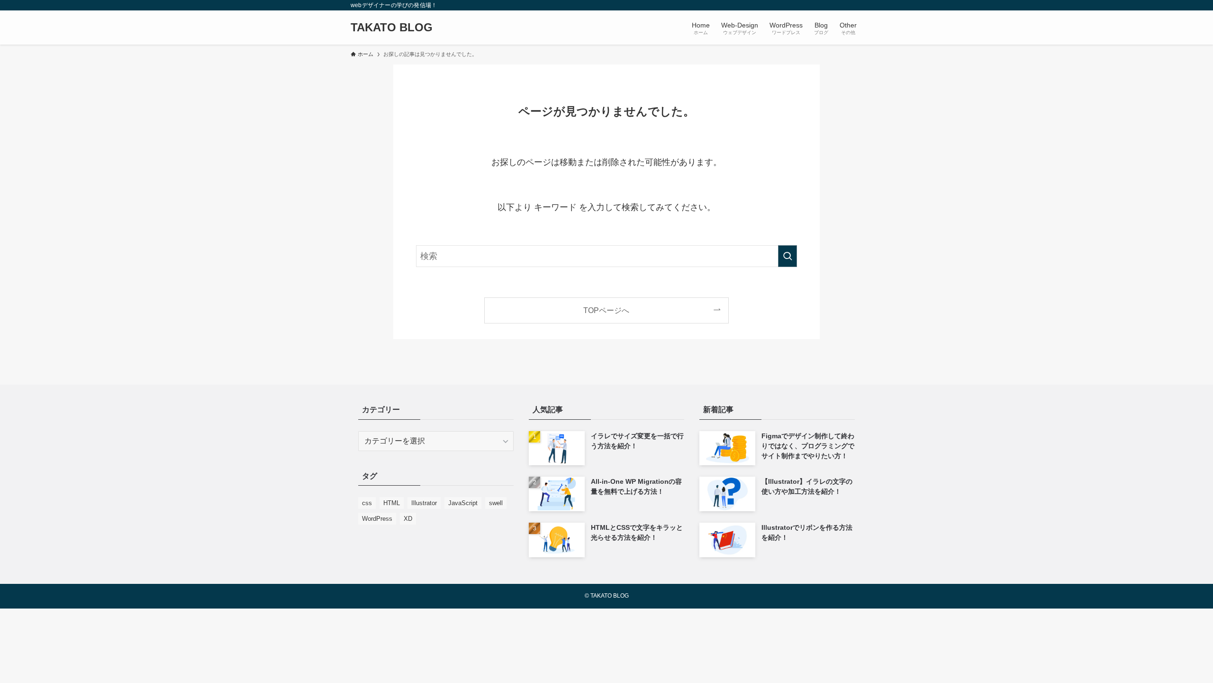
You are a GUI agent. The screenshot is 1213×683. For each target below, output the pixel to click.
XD (408, 518)
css (367, 503)
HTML (391, 503)
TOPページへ (606, 310)
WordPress (377, 518)
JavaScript (463, 503)
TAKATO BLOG (392, 27)
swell (496, 503)
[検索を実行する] (787, 256)
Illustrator (424, 503)
